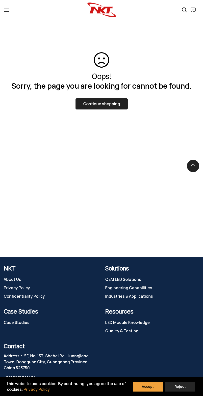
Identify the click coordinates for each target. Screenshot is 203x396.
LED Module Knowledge (127, 322)
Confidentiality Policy (24, 296)
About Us (12, 279)
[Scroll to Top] (193, 166)
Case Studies (16, 322)
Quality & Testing (121, 331)
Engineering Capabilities (128, 287)
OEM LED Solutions (123, 279)
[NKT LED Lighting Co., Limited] (101, 10)
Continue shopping (101, 103)
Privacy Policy (17, 287)
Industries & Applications (129, 296)
